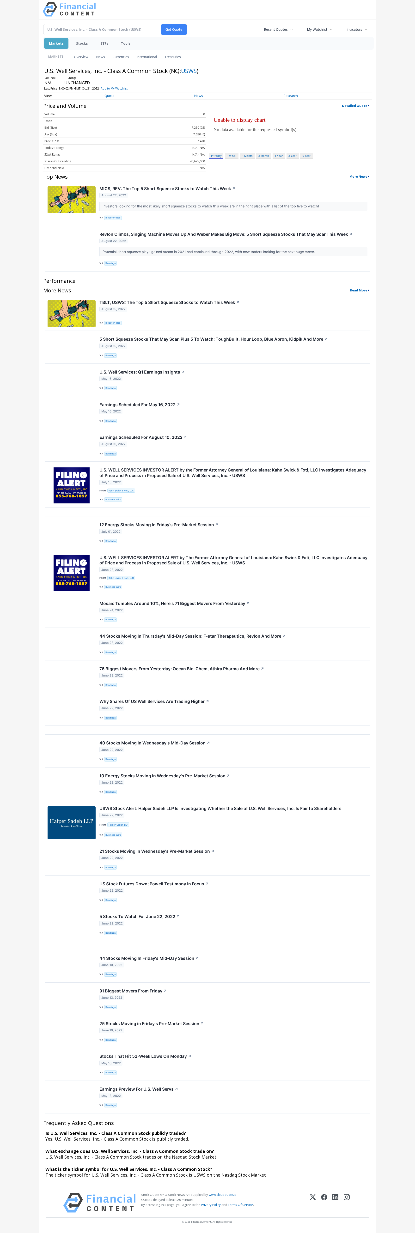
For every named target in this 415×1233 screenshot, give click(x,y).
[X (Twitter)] (313, 1202)
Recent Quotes (276, 29)
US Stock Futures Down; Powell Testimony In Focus (154, 883)
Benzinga (110, 263)
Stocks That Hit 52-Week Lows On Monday (145, 1056)
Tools (125, 43)
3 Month (263, 155)
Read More (358, 290)
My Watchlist (317, 29)
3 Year (292, 155)
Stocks (82, 43)
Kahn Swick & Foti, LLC (121, 490)
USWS (189, 71)
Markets (56, 43)
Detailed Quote (354, 105)
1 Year (279, 155)
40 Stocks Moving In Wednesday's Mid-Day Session (154, 742)
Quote (109, 95)
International (147, 56)
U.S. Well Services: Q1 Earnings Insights (142, 372)
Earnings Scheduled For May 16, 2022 (139, 404)
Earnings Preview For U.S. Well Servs (138, 1089)
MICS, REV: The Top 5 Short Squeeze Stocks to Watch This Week (167, 188)
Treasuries (173, 56)
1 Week (231, 155)
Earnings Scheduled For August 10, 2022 (143, 437)
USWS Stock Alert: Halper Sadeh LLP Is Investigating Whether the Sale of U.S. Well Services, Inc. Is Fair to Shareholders (220, 808)
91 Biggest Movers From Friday (133, 990)
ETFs (104, 43)
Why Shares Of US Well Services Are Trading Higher (154, 701)
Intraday (216, 155)
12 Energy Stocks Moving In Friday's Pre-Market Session (159, 524)
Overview (81, 56)
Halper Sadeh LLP (118, 824)
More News (358, 176)
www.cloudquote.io (223, 1194)
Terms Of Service (240, 1205)
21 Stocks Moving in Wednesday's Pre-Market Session (156, 851)
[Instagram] (347, 1202)
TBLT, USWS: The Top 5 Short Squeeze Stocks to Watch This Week (169, 302)
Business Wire (113, 499)
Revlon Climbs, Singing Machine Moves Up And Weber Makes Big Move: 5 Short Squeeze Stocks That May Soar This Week (226, 234)
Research (290, 95)
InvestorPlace (113, 217)
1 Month (247, 155)
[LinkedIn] (335, 1202)
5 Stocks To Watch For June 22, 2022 (139, 916)
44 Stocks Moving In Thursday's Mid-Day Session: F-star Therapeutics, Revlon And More (192, 636)
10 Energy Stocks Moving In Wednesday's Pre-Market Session (164, 775)
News (100, 56)
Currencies (121, 56)
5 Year (306, 155)
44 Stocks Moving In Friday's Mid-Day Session (149, 958)
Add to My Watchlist (114, 88)
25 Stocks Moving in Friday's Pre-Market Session (151, 1023)
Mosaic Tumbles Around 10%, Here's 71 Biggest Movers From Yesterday (174, 603)
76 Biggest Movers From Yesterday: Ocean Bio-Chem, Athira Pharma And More (181, 668)
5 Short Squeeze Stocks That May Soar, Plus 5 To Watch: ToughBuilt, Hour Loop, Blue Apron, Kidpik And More (213, 339)
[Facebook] (324, 1202)
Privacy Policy (211, 1205)
